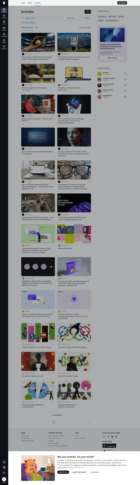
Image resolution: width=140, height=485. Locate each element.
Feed (23, 3)
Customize (94, 472)
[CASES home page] (4, 3)
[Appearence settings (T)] (4, 473)
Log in (123, 3)
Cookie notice (77, 468)
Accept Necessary (79, 472)
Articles (38, 3)
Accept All (63, 472)
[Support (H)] (4, 462)
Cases (29, 3)
